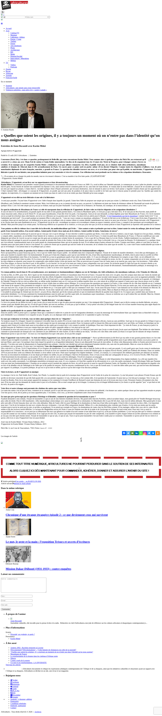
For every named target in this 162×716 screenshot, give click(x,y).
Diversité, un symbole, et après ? (22, 634)
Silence (13, 658)
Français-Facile (11, 78)
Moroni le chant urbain (22, 483)
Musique (13, 35)
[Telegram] (149, 433)
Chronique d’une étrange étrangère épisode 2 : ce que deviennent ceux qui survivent (57, 514)
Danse (12, 44)
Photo (12, 48)
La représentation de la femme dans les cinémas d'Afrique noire (34, 656)
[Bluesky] (153, 433)
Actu (7, 31)
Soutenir (9, 86)
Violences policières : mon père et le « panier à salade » (26, 90)
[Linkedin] (136, 433)
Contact (13, 708)
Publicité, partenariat (18, 706)
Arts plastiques (15, 46)
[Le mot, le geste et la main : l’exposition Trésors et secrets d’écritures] (18, 535)
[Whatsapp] (141, 433)
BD (11, 52)
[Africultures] (14, 10)
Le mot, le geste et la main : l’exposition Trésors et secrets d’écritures (48, 541)
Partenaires (14, 701)
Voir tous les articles (13, 665)
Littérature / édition (17, 37)
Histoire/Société (16, 56)
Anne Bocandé (16, 621)
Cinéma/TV (14, 33)
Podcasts (13, 67)
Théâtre (13, 41)
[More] (158, 433)
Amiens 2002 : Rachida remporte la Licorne (26, 648)
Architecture (15, 50)
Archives (38, 712)
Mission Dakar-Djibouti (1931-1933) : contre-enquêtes (38, 568)
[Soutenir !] (81, 467)
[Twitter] (128, 433)
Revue (8, 71)
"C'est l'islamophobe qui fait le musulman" (122, 216)
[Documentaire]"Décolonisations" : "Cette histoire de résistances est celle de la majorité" (43, 650)
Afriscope (9, 73)
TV (7, 63)
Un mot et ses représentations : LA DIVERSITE (28, 663)
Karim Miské (15, 639)
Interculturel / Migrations (19, 58)
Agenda (9, 75)
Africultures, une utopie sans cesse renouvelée (23, 88)
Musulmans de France (18, 654)
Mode (12, 54)
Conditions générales (18, 704)
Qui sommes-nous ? (13, 669)
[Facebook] (124, 433)
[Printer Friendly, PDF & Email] (154, 161)
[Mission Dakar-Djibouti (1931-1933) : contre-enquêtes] (18, 562)
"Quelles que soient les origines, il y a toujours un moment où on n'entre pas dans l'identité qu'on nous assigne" (51, 652)
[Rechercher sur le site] (2, 12)
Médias (13, 61)
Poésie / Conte (15, 39)
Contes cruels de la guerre (20, 660)
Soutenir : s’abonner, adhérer (21, 699)
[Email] (132, 433)
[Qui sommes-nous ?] (2, 20)
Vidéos (13, 65)
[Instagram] (145, 433)
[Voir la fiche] (11, 619)
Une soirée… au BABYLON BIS (28, 481)
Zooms (8, 69)
